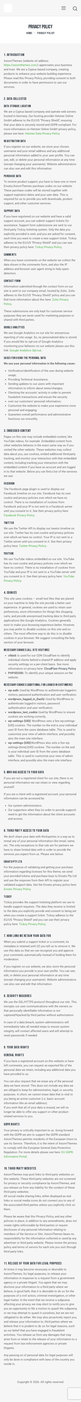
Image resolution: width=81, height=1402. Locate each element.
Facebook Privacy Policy (19, 515)
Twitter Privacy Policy (33, 546)
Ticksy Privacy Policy (48, 247)
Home (29, 33)
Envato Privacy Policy (17, 889)
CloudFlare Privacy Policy (60, 668)
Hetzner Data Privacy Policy (42, 133)
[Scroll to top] (74, 1395)
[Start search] (75, 8)
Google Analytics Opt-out (25, 350)
